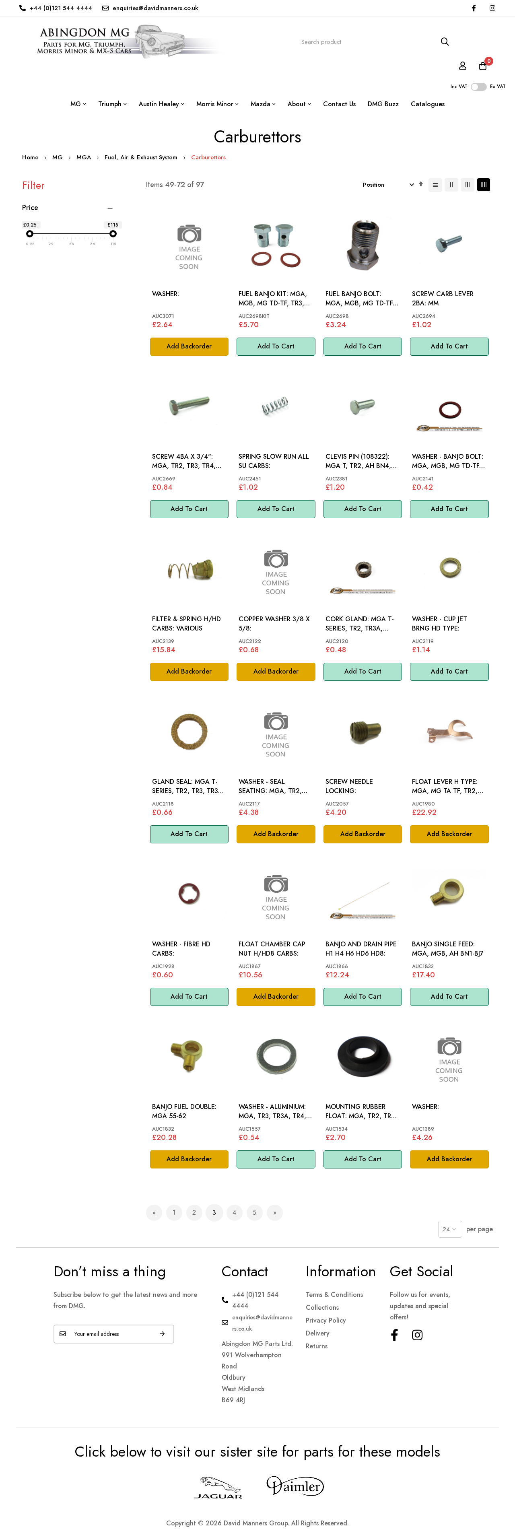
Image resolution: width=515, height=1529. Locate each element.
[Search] (445, 42)
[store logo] (123, 42)
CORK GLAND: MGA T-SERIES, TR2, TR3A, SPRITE (359, 624)
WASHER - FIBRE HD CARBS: (181, 949)
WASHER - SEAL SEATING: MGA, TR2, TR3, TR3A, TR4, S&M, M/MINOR (272, 786)
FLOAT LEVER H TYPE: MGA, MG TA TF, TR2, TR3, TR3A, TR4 (445, 786)
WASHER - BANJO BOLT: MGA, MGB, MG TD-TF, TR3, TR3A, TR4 (447, 461)
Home (31, 157)
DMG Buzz (383, 104)
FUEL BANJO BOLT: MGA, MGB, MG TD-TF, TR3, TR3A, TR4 (360, 299)
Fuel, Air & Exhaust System (142, 157)
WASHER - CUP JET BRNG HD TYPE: (439, 624)
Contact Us (339, 104)
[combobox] (375, 42)
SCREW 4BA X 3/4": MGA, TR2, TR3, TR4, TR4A (184, 461)
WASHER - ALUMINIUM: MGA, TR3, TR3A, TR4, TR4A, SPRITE (272, 1111)
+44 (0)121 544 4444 (61, 8)
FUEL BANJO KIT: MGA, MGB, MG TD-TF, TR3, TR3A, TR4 (273, 299)
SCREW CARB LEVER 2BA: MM (443, 298)
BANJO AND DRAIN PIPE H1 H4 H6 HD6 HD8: (361, 949)
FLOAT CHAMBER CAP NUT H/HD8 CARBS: (272, 949)
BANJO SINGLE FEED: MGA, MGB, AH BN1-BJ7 (448, 949)
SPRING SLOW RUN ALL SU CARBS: (274, 461)
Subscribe (162, 1334)
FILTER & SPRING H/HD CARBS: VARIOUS (186, 624)
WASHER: (165, 294)
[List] (435, 185)
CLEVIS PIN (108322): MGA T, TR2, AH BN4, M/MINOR (358, 461)
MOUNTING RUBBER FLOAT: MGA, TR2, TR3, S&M (361, 1111)
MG (58, 157)
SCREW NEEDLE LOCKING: (349, 786)
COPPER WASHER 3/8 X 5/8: (274, 624)
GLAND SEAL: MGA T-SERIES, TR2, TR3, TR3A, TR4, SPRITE (188, 786)
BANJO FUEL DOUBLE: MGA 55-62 (184, 1111)
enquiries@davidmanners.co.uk (155, 8)
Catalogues (428, 104)
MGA (84, 157)
